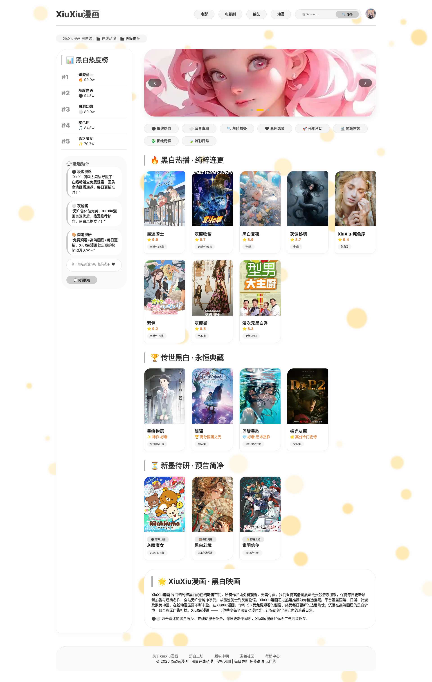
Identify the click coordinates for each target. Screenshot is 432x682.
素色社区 (247, 656)
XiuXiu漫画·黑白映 (77, 38)
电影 (204, 14)
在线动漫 (109, 38)
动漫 (280, 14)
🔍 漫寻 (347, 14)
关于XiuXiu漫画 (165, 656)
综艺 (256, 14)
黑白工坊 (196, 656)
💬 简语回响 (82, 280)
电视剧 (230, 14)
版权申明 (221, 656)
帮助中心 (272, 656)
